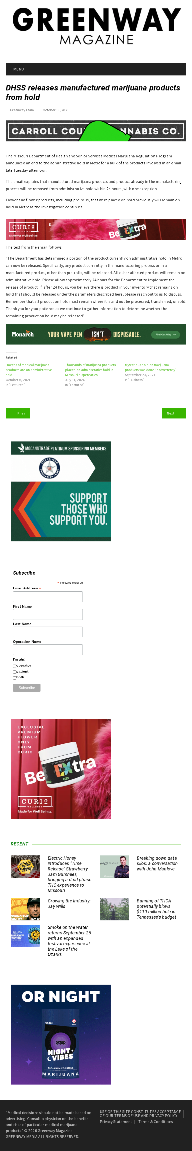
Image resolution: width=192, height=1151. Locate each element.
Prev (21, 413)
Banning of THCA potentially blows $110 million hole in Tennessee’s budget (156, 909)
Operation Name (27, 642)
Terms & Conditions (155, 1122)
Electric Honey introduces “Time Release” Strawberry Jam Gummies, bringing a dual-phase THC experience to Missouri (69, 874)
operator (23, 665)
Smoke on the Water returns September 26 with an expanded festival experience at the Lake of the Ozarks (69, 941)
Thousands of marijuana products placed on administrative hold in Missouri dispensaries (90, 370)
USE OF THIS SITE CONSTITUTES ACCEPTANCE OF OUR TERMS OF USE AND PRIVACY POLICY (140, 1114)
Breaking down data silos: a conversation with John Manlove (157, 863)
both (20, 677)
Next (170, 413)
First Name (22, 606)
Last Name (22, 624)
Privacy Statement (116, 1122)
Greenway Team (22, 110)
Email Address (27, 588)
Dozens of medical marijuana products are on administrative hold (29, 370)
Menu (18, 69)
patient (22, 671)
